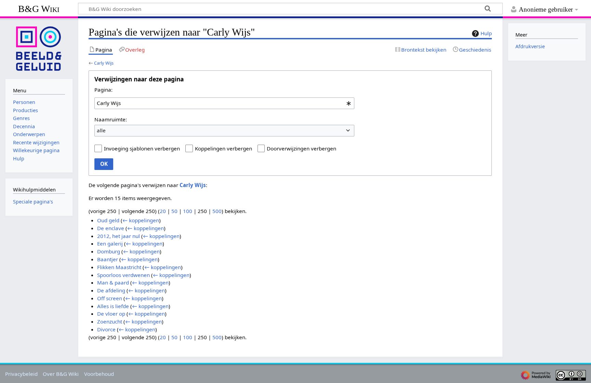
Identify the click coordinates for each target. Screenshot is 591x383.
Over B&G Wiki (61, 373)
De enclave (110, 228)
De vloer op (111, 313)
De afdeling (111, 290)
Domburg (108, 251)
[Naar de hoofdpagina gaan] (39, 48)
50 (174, 211)
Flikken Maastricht (119, 267)
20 (163, 211)
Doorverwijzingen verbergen (301, 148)
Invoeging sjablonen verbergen (142, 148)
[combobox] (224, 103)
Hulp (486, 33)
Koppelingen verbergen (223, 148)
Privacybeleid (21, 373)
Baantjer (107, 259)
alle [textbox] (101, 130)
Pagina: (103, 89)
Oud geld (108, 220)
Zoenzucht (109, 321)
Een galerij (110, 243)
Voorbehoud (99, 373)
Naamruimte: (110, 119)
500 (217, 211)
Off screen (109, 298)
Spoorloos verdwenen (123, 275)
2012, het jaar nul (118, 236)
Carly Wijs (104, 63)
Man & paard (113, 282)
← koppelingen (140, 220)
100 (187, 211)
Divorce (106, 329)
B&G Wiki (39, 8)
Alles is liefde (113, 306)
